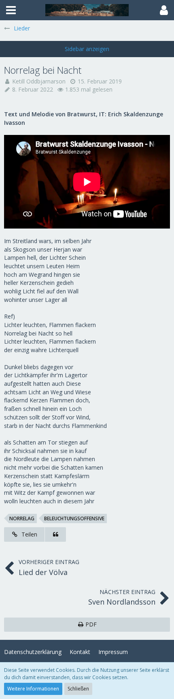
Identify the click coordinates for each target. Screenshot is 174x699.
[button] (11, 10)
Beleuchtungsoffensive (74, 518)
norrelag (21, 518)
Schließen (78, 688)
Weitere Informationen (33, 688)
